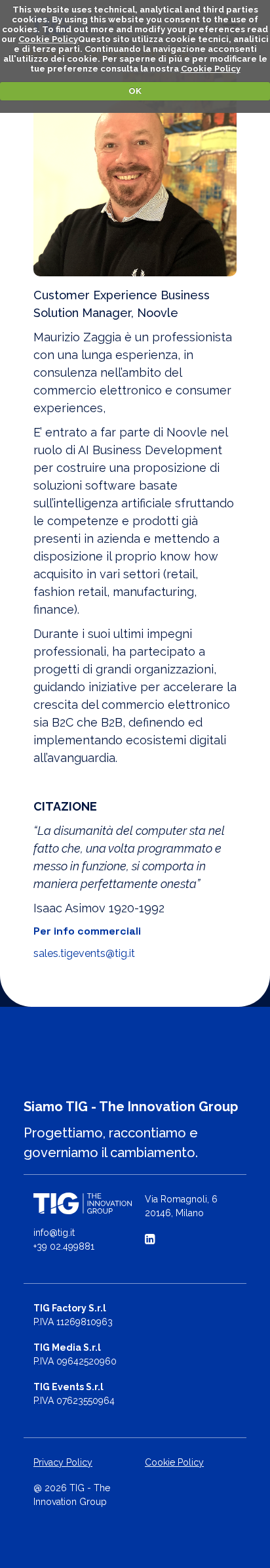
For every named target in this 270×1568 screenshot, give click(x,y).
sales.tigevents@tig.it (84, 953)
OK (135, 91)
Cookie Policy (48, 39)
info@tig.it (54, 1232)
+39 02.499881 (63, 1246)
